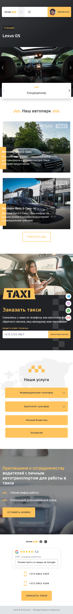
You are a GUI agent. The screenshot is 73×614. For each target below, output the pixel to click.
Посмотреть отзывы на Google (36, 562)
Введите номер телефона (15, 328)
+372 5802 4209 (39, 574)
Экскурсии (36, 432)
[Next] (69, 91)
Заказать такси (36, 595)
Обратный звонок (59, 335)
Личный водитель (37, 420)
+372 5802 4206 (39, 583)
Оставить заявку (19, 512)
